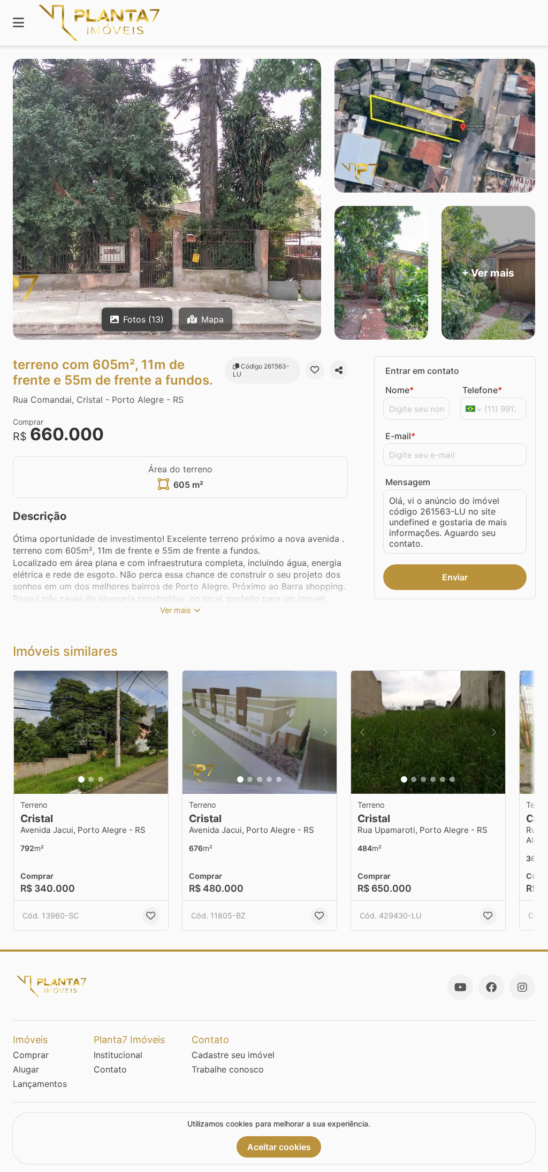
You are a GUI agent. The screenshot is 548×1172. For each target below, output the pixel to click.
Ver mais (175, 610)
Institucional (118, 1055)
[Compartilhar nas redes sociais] (339, 370)
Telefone (482, 390)
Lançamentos (40, 1083)
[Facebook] (491, 987)
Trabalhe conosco (228, 1069)
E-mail (400, 436)
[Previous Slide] (25, 732)
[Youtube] (460, 987)
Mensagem (407, 482)
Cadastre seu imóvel (233, 1055)
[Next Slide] (157, 732)
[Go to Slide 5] (278, 779)
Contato (110, 1069)
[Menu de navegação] (18, 22)
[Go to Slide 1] (81, 779)
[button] (91, 732)
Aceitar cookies (279, 1147)
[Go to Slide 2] (91, 779)
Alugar (26, 1069)
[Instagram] (522, 987)
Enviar (455, 577)
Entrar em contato (422, 370)
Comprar (31, 1055)
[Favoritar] (315, 370)
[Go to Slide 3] (100, 779)
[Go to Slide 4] (269, 779)
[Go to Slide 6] (452, 779)
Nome (399, 390)
